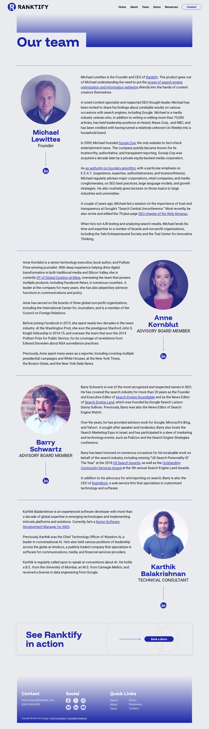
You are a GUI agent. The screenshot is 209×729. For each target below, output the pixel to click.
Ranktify (152, 77)
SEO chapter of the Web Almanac (163, 214)
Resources (135, 704)
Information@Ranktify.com (38, 700)
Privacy (46, 718)
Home (114, 700)
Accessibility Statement (77, 718)
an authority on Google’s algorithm (110, 168)
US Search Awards (126, 463)
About (113, 704)
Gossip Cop (127, 143)
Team (113, 708)
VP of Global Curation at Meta (58, 278)
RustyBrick (100, 483)
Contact (134, 708)
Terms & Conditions (58, 718)
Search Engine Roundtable (135, 397)
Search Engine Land (99, 402)
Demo (132, 700)
